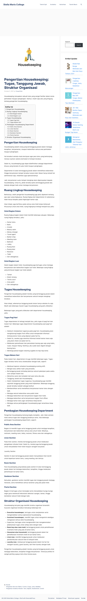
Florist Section (14, 135)
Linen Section (14, 129)
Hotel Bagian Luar (15, 116)
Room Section (14, 131)
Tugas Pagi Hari (14, 120)
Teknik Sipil (43, 4)
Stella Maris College (13, 4)
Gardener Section (15, 133)
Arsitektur (53, 4)
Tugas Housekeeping (14, 118)
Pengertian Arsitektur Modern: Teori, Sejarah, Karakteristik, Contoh (25, 588)
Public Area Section (16, 127)
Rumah (8, 584)
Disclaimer (51, 598)
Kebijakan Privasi (61, 598)
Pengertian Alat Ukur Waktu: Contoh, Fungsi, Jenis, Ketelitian (23, 586)
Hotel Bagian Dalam (16, 114)
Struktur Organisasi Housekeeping (19, 137)
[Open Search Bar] (81, 4)
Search (67, 42)
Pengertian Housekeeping (15, 109)
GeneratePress (30, 598)
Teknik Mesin (73, 4)
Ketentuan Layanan (74, 598)
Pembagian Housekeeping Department (20, 124)
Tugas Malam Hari (15, 122)
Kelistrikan (63, 4)
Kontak (83, 598)
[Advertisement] (43, 22)
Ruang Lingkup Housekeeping (17, 111)
